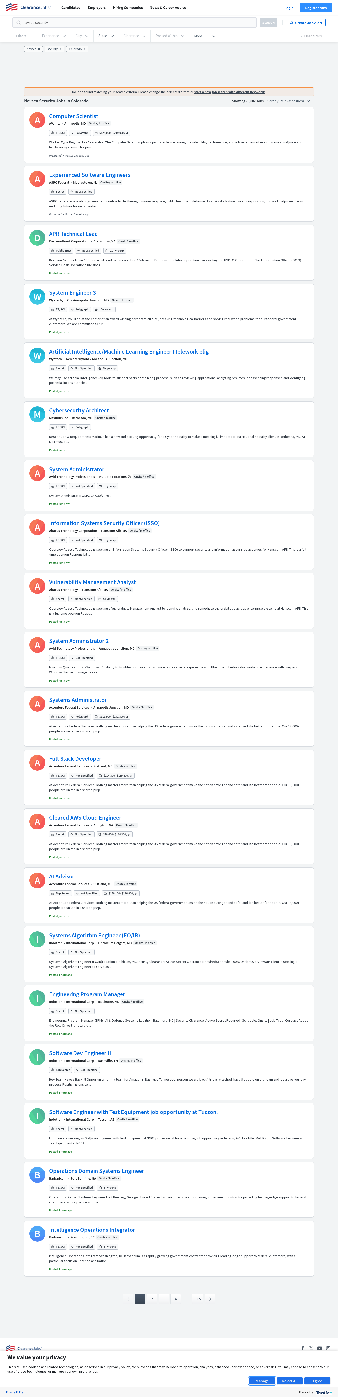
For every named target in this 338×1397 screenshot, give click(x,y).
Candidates (70, 7)
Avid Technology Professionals (72, 476)
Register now (316, 7)
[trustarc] (323, 1392)
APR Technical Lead (73, 233)
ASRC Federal (59, 182)
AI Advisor (61, 876)
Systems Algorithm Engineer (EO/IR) (94, 935)
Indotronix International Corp (71, 943)
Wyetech (55, 359)
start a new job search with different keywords (229, 92)
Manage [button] (262, 1380)
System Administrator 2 (79, 641)
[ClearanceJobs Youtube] (320, 1348)
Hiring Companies (128, 7)
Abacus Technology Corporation (73, 530)
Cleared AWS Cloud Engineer (85, 817)
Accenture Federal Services (69, 707)
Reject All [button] (289, 1380)
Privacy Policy (15, 1392)
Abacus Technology (63, 589)
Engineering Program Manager (87, 994)
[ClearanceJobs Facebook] (303, 1348)
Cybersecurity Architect (79, 410)
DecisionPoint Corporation (69, 241)
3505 (197, 1299)
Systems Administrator (78, 700)
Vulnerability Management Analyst (92, 582)
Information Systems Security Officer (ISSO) (104, 523)
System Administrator (76, 469)
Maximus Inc (58, 418)
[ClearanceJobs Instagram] (328, 1348)
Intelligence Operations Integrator (92, 1229)
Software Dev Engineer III (81, 1053)
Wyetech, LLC (59, 300)
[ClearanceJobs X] (311, 1348)
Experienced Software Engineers (89, 175)
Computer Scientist (73, 116)
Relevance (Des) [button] (292, 101)
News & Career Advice (168, 7)
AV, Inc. (54, 123)
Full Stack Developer (75, 758)
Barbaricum (58, 1178)
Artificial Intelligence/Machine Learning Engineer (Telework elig (129, 351)
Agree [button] (317, 1380)
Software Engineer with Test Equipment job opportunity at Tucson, (133, 1112)
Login (289, 7)
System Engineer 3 (72, 292)
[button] (106, 36)
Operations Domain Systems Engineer (96, 1171)
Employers (97, 7)
